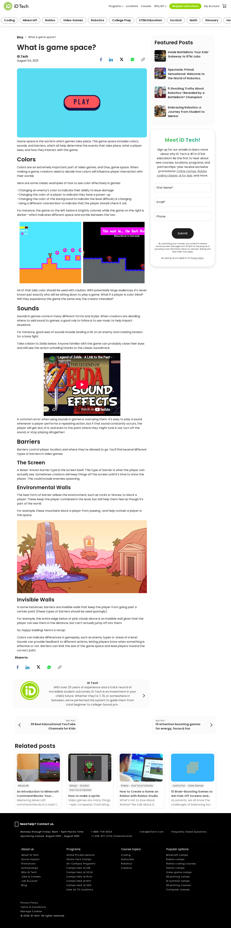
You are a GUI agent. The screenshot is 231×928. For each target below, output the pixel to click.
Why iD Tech (29, 872)
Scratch (176, 20)
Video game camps (179, 872)
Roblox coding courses (181, 863)
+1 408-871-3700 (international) (111, 836)
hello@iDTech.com (152, 831)
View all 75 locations (79, 889)
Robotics (97, 20)
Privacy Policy (197, 258)
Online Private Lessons (80, 854)
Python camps (175, 867)
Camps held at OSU (79, 885)
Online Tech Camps (79, 859)
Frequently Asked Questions (189, 831)
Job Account (29, 880)
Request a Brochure (185, 6)
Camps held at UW (78, 867)
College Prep (121, 20)
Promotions (28, 863)
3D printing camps (178, 876)
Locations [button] (132, 6)
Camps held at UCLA (79, 872)
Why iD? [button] (159, 6)
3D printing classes (178, 885)
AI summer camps (178, 880)
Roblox (50, 20)
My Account (211, 6)
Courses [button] (146, 6)
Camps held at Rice (79, 876)
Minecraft (30, 20)
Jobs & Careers (31, 876)
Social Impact (30, 859)
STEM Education (150, 20)
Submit (183, 233)
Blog (20, 37)
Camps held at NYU (78, 880)
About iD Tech (30, 854)
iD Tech (22, 56)
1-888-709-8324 (101, 831)
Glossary (212, 20)
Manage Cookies (31, 911)
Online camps (186, 171)
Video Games (73, 20)
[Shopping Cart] (224, 6)
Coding (9, 20)
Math (193, 20)
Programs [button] (115, 6)
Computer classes (178, 889)
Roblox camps (175, 859)
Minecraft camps (177, 854)
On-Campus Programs (81, 863)
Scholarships (29, 867)
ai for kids (185, 175)
